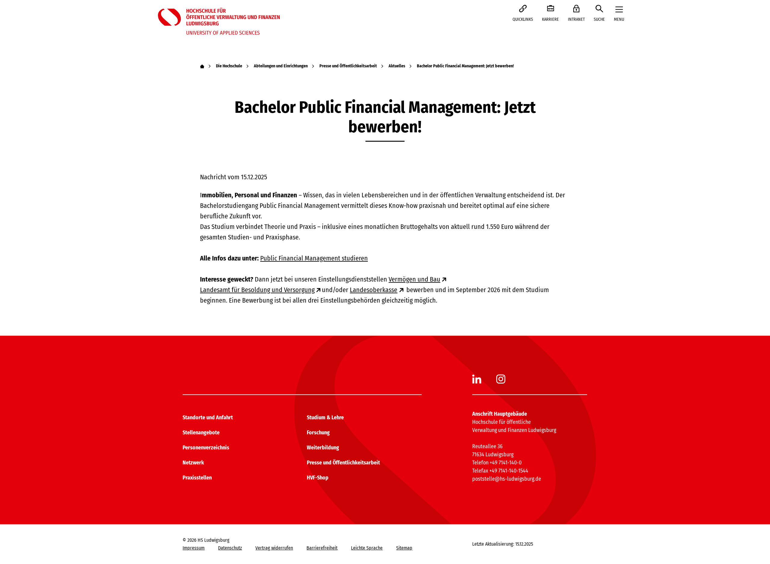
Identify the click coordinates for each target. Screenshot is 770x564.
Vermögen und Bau (414, 279)
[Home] (202, 66)
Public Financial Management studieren (314, 258)
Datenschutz (230, 548)
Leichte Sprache (367, 548)
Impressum (194, 548)
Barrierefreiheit (321, 548)
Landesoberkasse (373, 290)
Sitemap (404, 548)
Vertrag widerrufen (274, 548)
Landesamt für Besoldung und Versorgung (257, 290)
